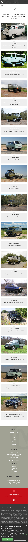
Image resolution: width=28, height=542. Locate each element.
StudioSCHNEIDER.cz (18, 497)
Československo (14, 432)
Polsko (14, 435)
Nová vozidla (14, 471)
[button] (14, 536)
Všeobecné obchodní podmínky (14, 480)
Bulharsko (14, 439)
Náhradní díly (14, 468)
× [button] (26, 525)
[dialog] (14, 533)
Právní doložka (14, 479)
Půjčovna (14, 466)
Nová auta (14, 444)
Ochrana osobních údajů (14, 482)
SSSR (14, 437)
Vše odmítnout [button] (20, 539)
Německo (14, 434)
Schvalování (14, 469)
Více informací (23, 534)
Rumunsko (14, 441)
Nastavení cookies (14, 483)
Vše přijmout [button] (7, 539)
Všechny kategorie (14, 443)
